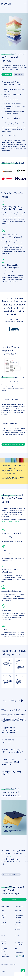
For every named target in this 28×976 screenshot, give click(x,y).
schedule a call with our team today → (11, 521)
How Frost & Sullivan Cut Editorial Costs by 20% (11, 861)
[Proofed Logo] (6, 3)
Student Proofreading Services (14, 817)
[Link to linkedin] (16, 949)
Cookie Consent (19, 974)
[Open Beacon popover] (23, 971)
